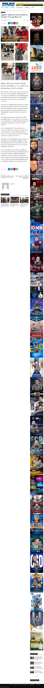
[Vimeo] (41, 0)
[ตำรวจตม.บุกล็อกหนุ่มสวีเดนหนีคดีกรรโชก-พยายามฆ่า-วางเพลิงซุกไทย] (24, 200)
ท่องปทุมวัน (15, 684)
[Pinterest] (14, 23)
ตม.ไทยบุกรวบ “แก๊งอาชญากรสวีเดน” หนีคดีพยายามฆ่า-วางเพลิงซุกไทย (39, 672)
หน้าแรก (11, 684)
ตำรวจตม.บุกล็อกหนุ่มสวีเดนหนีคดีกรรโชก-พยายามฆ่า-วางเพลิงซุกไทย (24, 205)
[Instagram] (37, 0)
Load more (36, 675)
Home (2, 10)
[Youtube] (42, 0)
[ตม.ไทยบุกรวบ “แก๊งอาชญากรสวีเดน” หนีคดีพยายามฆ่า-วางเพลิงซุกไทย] (32, 672)
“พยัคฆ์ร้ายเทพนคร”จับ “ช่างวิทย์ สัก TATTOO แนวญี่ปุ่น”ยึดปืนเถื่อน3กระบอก (22, 177)
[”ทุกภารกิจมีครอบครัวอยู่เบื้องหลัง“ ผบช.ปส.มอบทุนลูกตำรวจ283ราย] (14, 200)
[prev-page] (1, 210)
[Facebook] (36, 0)
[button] (42, 7)
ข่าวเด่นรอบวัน (6, 10)
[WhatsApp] (17, 23)
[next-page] (3, 210)
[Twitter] (39, 0)
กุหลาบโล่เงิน (20, 684)
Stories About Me (26, 684)
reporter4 (4, 20)
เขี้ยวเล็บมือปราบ (32, 684)
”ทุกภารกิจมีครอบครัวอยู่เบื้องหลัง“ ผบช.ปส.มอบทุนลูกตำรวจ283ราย (14, 205)
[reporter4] (1, 20)
